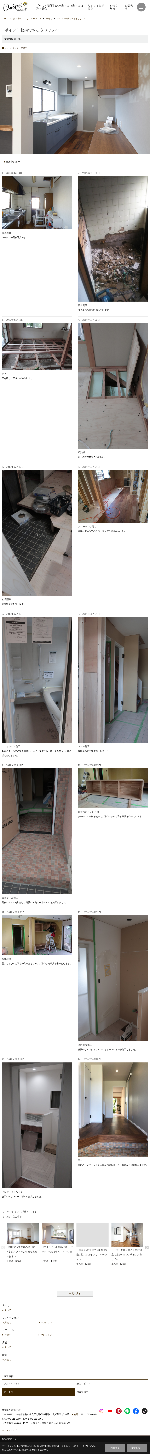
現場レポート (83, 1383)
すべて (7, 1310)
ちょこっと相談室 (95, 7)
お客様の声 (82, 1392)
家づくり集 (114, 7)
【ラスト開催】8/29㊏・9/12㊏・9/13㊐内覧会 (59, 7)
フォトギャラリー (13, 1383)
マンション (46, 1322)
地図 (76, 1414)
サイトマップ (10, 1430)
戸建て (7, 1322)
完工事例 (8, 1392)
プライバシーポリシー (71, 1446)
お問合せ (129, 7)
